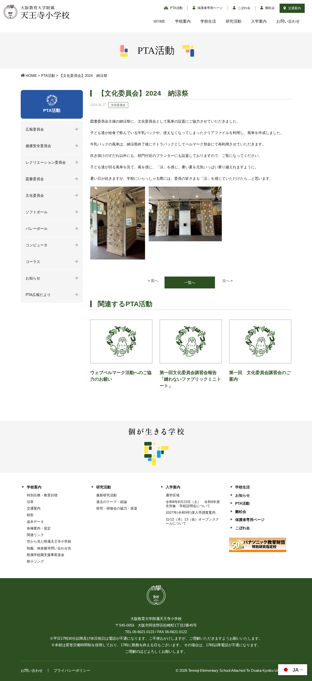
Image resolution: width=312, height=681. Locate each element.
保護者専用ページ (209, 8)
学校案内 (183, 21)
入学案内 (259, 21)
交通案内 (294, 8)
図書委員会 (35, 179)
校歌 (30, 515)
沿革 (30, 502)
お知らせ (33, 278)
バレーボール (37, 228)
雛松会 (269, 8)
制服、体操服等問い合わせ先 (49, 548)
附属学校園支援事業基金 (45, 555)
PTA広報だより (38, 295)
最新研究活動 (106, 495)
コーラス (33, 262)
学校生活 (208, 21)
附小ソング (35, 561)
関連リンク (35, 535)
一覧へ (189, 282)
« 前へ (153, 280)
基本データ (35, 522)
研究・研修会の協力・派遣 (116, 508)
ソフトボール (37, 212)
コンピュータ (37, 245)
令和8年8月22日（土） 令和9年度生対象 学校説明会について (193, 504)
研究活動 (233, 21)
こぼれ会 (243, 8)
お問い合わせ (288, 21)
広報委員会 (35, 129)
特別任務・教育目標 (42, 495)
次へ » (227, 280)
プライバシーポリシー (72, 670)
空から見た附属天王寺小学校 (49, 541)
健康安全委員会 (38, 146)
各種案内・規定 (39, 528)
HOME (159, 21)
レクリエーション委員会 (46, 162)
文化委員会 (35, 195)
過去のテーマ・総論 (111, 502)
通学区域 (172, 495)
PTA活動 (176, 8)
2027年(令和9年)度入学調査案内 (190, 512)
